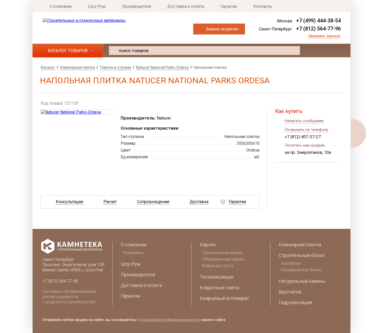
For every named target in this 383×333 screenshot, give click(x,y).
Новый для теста (217, 265)
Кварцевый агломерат (224, 298)
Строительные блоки (301, 255)
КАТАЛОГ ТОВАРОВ (68, 50)
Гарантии (228, 6)
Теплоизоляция (216, 277)
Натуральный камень (302, 281)
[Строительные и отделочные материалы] (84, 20)
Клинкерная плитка (300, 244)
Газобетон (291, 263)
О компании (61, 6)
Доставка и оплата (185, 6)
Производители (136, 6)
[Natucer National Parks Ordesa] (77, 112)
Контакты (263, 6)
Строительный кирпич (222, 252)
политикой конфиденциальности (170, 319)
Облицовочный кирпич (223, 259)
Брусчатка (290, 291)
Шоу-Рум (97, 6)
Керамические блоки (301, 269)
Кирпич (208, 244)
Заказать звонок (324, 36)
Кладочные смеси (219, 287)
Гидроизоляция (295, 302)
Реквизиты (133, 252)
